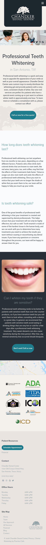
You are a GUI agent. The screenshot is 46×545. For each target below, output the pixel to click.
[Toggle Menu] (42, 3)
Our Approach (8, 522)
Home (5, 517)
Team (5, 520)
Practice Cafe (19, 541)
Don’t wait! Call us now (23, 348)
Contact (6, 533)
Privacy (31, 538)
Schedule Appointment (12, 447)
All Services (7, 525)
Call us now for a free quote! (23, 115)
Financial (5, 452)
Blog (5, 530)
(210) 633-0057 (7, 476)
